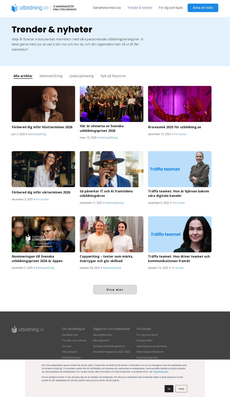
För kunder (180, 134)
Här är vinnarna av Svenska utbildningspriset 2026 (102, 128)
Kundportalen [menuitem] (145, 340)
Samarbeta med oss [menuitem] (107, 8)
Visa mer (115, 290)
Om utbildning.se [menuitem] (73, 329)
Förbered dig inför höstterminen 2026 (42, 127)
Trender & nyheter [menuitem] (139, 8)
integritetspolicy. (161, 371)
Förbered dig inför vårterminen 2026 (41, 192)
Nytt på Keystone (113, 76)
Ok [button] (169, 388)
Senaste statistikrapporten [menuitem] (109, 346)
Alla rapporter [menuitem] (101, 340)
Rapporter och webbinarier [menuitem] (111, 329)
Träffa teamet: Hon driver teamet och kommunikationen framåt (179, 258)
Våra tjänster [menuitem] (69, 351)
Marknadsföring (51, 76)
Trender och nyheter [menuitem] (74, 340)
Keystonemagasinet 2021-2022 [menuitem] (111, 351)
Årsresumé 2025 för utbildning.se (174, 127)
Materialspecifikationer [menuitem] (150, 351)
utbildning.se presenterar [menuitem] (152, 346)
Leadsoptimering (81, 76)
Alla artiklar (23, 76)
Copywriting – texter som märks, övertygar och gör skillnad (106, 258)
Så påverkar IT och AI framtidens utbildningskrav (106, 193)
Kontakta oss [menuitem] (70, 334)
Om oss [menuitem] (66, 346)
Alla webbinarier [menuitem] (102, 334)
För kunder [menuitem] (144, 329)
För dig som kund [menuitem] (171, 8)
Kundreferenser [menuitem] (71, 357)
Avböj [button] (181, 388)
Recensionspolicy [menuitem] (147, 357)
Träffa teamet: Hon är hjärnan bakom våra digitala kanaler (178, 193)
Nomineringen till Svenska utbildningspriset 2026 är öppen (37, 258)
